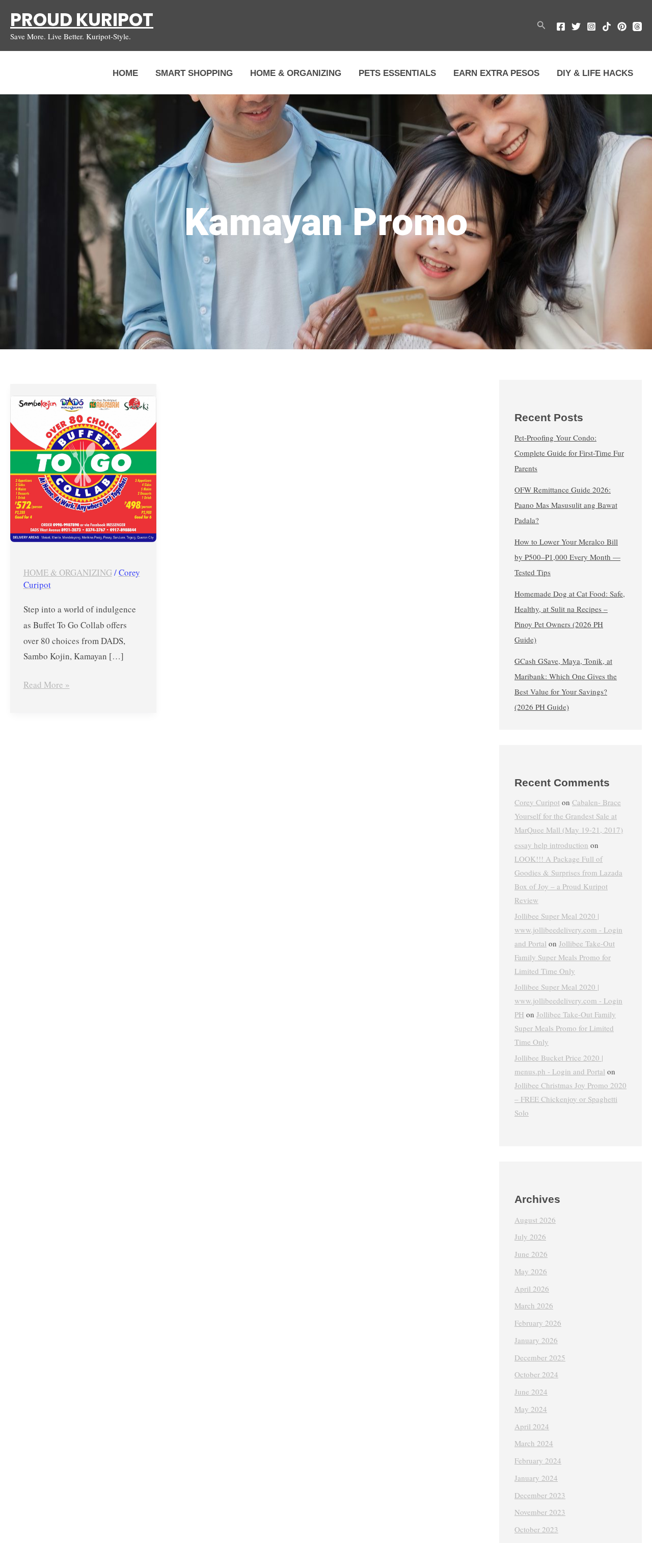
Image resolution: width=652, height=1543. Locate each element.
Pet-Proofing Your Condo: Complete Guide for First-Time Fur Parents (569, 453)
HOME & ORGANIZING (295, 73)
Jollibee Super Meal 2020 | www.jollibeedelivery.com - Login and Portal (568, 930)
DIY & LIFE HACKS (595, 73)
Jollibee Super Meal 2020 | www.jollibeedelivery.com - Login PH (568, 1000)
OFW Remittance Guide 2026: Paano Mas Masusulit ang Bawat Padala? (565, 505)
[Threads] (637, 26)
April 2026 (531, 1288)
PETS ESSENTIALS (397, 73)
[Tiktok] (606, 26)
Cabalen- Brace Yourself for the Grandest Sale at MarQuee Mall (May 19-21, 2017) (568, 816)
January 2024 (536, 1478)
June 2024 (531, 1392)
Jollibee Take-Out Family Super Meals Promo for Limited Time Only (564, 957)
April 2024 (531, 1426)
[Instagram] (591, 26)
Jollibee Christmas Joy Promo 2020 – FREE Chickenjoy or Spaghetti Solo (570, 1099)
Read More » (46, 683)
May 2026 (530, 1271)
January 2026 (536, 1340)
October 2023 (536, 1530)
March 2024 (533, 1443)
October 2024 (536, 1375)
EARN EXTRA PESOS (496, 73)
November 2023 (539, 1512)
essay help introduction (551, 845)
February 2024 (537, 1461)
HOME (125, 73)
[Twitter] (576, 26)
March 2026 (533, 1306)
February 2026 (537, 1323)
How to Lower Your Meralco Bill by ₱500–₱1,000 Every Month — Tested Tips (567, 557)
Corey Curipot (537, 802)
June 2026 (531, 1254)
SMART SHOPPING (194, 73)
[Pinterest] (622, 26)
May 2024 (530, 1409)
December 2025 (539, 1357)
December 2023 (539, 1495)
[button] (541, 25)
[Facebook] (560, 26)
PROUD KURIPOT (81, 19)
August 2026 (535, 1220)
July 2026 (530, 1237)
